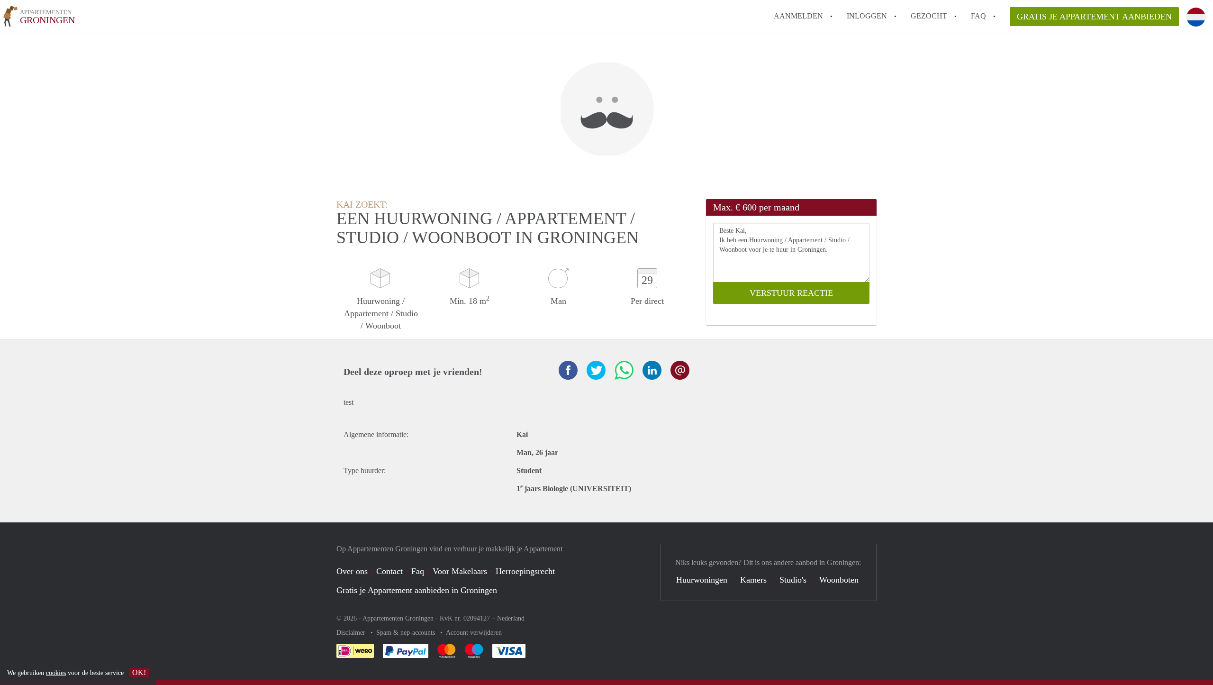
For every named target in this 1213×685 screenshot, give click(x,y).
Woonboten (839, 580)
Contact (389, 571)
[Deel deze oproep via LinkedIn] (652, 370)
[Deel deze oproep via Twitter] (596, 370)
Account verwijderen (474, 632)
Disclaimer (351, 632)
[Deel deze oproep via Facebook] (568, 370)
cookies (56, 672)
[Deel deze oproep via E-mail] (679, 370)
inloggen (867, 16)
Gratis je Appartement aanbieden (1094, 16)
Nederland (511, 618)
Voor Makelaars (460, 571)
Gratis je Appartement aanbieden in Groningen (416, 590)
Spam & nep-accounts (406, 632)
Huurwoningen (701, 580)
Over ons (352, 571)
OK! (139, 672)
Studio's (792, 580)
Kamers (753, 580)
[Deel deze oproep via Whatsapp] (624, 370)
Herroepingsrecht (525, 571)
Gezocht (929, 16)
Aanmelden (798, 16)
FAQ (978, 16)
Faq (417, 571)
